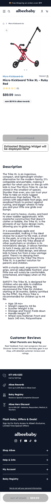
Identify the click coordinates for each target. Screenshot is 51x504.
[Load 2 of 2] (27, 69)
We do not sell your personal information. (25, 488)
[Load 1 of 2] (24, 69)
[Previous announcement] (4, 3)
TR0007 (42, 76)
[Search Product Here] (9, 11)
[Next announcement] (47, 3)
